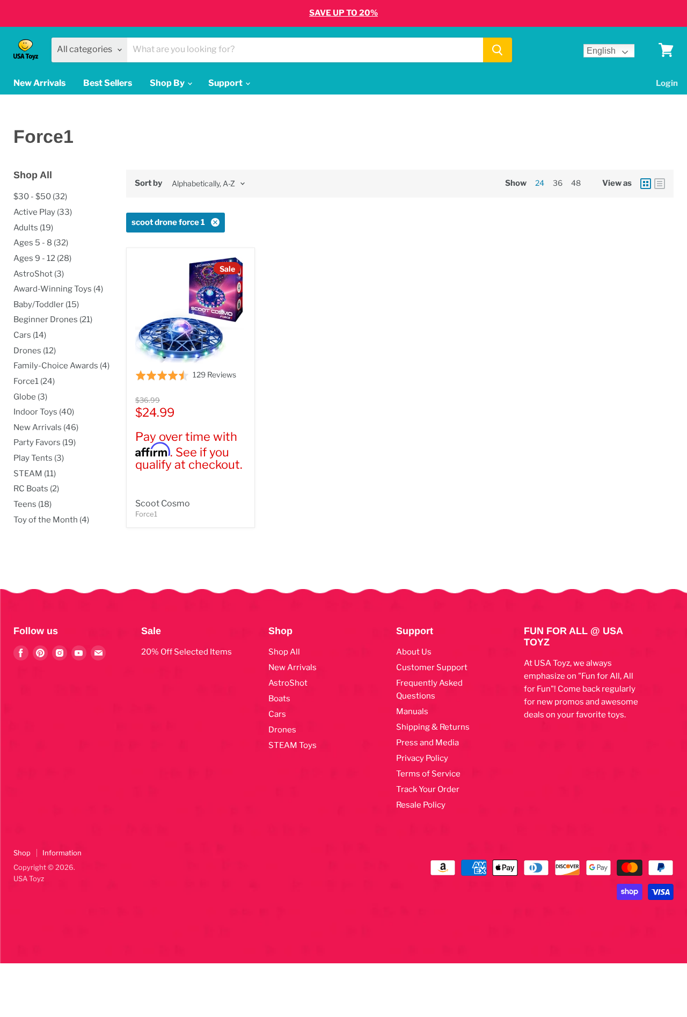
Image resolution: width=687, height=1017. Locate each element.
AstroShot (288, 683)
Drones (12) (34, 350)
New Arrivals (39, 83)
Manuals (412, 711)
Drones (282, 730)
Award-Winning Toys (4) (58, 289)
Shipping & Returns (433, 727)
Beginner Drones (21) (52, 319)
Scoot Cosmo (162, 503)
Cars (277, 714)
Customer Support (431, 667)
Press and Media (427, 742)
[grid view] (645, 183)
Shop (22, 852)
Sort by (148, 183)
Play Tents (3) (38, 458)
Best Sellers (107, 83)
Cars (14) (29, 335)
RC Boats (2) (36, 488)
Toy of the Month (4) (51, 520)
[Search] (497, 50)
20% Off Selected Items (186, 652)
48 (576, 182)
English (601, 50)
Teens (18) (32, 504)
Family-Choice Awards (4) (61, 366)
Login (667, 83)
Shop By (168, 83)
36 (557, 182)
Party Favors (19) (44, 442)
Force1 (146, 514)
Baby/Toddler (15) (46, 304)
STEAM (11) (34, 473)
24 (539, 182)
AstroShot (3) (38, 274)
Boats (279, 698)
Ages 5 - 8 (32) (40, 243)
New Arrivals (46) (45, 427)
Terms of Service (428, 774)
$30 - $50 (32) (40, 196)
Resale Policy (420, 805)
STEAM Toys (292, 745)
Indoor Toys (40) (43, 412)
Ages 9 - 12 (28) (42, 258)
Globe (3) (30, 397)
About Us (414, 652)
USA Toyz (28, 878)
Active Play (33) (42, 212)
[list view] (659, 183)
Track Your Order (427, 789)
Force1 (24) (34, 381)
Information (62, 852)
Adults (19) (33, 228)
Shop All (284, 652)
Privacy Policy (422, 758)
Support (226, 83)
